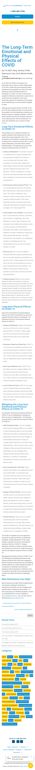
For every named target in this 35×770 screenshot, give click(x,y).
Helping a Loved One (8, 679)
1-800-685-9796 (17, 11)
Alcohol (15, 660)
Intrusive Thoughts (7, 686)
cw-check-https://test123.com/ (11, 628)
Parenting (26, 698)
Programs (19, 749)
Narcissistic (27, 690)
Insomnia (23, 679)
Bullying (20, 664)
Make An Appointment (17, 22)
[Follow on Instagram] (21, 741)
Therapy (4, 720)
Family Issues (20, 675)
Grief (18, 73)
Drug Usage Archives (27, 672)
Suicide (22, 716)
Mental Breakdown (7, 690)
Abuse (4, 657)
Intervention (26, 683)
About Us (15, 747)
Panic (20, 698)
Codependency (6, 668)
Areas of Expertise (9, 749)
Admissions (28, 749)
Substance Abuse (14, 716)
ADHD (16, 657)
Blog (15, 70)
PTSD (3, 709)
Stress (27, 713)
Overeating (5, 698)
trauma (4, 123)
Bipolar (10, 664)
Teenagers (29, 716)
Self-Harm (5, 713)
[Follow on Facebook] (13, 741)
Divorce (17, 672)
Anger (20, 660)
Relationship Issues (17, 709)
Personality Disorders (22, 701)
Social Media (20, 713)
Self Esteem (28, 709)
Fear (13, 73)
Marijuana (17, 686)
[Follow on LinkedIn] (18, 741)
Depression (6, 73)
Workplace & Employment (9, 724)
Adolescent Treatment (25, 657)
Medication (25, 686)
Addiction (10, 657)
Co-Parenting (27, 664)
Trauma (5, 76)
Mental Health (26, 73)
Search (17, 16)
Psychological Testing (25, 705)
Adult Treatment (6, 660)
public (8, 709)
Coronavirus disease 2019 (10, 624)
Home (9, 747)
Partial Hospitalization (8, 701)
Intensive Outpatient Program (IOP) (12, 683)
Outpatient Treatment (23, 694)
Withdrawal (18, 720)
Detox (12, 672)
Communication (17, 668)
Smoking (12, 713)
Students (4, 716)
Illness (17, 679)
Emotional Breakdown (8, 675)
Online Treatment (11, 694)
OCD (3, 694)
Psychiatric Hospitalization (9, 705)
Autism (4, 664)
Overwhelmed (14, 698)
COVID (27, 70)
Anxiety (21, 70)
